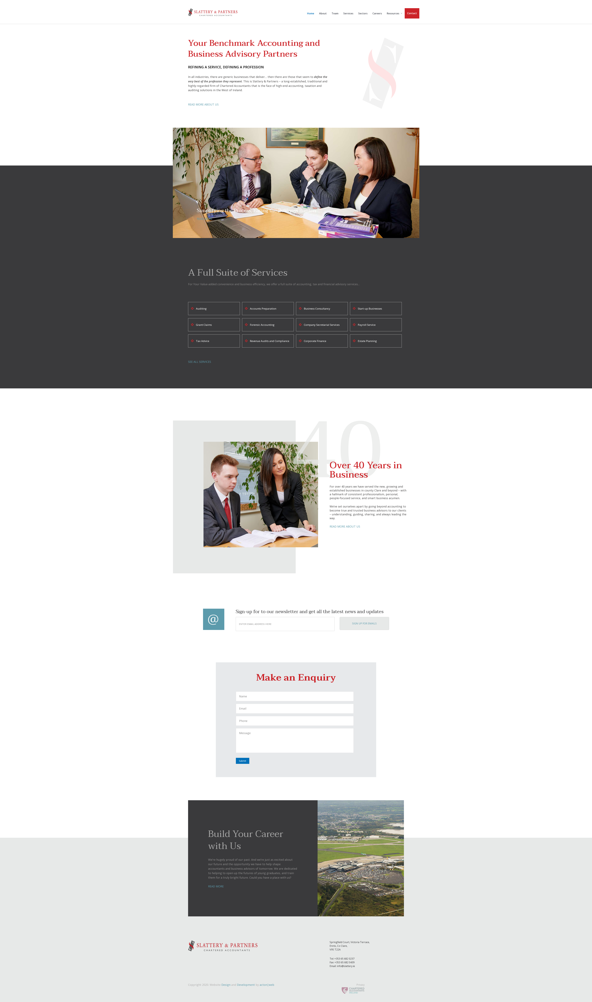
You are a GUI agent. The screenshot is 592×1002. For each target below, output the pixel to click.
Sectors (363, 13)
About (323, 13)
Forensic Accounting (262, 325)
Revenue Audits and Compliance (269, 341)
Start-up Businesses (370, 308)
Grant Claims (204, 325)
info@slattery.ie (346, 966)
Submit (242, 760)
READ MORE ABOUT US (203, 104)
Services (348, 13)
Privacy (360, 984)
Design (225, 985)
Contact (412, 13)
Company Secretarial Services (322, 325)
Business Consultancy (317, 308)
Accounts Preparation (263, 308)
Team (335, 13)
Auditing (201, 308)
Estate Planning (367, 341)
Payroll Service (367, 325)
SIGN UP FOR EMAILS (364, 623)
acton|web (267, 985)
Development (246, 985)
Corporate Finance (315, 341)
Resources (393, 13)
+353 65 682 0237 (344, 958)
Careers (377, 13)
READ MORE (204, 219)
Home (310, 13)
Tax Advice (202, 341)
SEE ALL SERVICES (199, 362)
